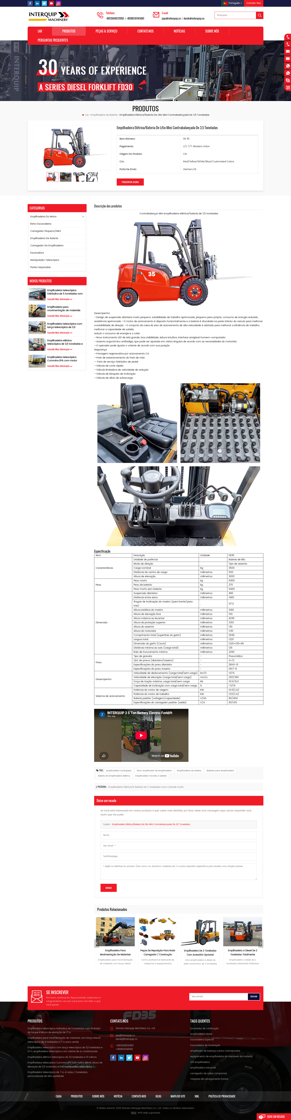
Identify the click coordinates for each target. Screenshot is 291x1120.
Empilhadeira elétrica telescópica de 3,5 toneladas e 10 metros (65, 342)
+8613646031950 (115, 18)
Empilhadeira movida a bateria (151, 776)
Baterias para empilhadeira (220, 770)
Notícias (179, 31)
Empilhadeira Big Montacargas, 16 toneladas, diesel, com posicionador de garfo (242, 953)
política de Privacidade (221, 1096)
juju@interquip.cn (171, 18)
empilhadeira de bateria (189, 770)
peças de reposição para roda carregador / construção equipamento (115, 953)
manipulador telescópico (44, 260)
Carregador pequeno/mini (45, 231)
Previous (96, 943)
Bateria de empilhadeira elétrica (114, 776)
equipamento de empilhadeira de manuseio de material (221, 1056)
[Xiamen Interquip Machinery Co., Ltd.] (49, 17)
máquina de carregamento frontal (209, 1079)
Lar (40, 31)
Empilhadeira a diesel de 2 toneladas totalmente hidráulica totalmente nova (200, 953)
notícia (118, 1096)
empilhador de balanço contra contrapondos (215, 1051)
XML (197, 1096)
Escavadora (37, 253)
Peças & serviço (106, 31)
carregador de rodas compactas (208, 1073)
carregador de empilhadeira (46, 246)
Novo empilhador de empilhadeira (154, 770)
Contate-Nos (254, 3)
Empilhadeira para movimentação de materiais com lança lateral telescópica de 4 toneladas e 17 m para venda (64, 308)
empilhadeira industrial (203, 1068)
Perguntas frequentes (53, 40)
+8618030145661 (135, 18)
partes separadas (40, 267)
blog (158, 1096)
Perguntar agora (130, 182)
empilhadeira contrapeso (119, 770)
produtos (77, 1096)
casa (58, 1096)
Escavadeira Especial (202, 1040)
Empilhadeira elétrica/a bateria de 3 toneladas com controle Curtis (146, 787)
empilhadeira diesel (201, 1034)
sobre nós (212, 31)
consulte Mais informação (58, 299)
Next (260, 943)
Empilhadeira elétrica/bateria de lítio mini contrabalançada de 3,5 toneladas (151, 824)
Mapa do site (178, 1096)
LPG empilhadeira (200, 1062)
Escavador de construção (204, 1028)
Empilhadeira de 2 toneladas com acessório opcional (158, 953)
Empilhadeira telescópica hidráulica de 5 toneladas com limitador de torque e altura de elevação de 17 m (65, 292)
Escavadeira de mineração (205, 1045)
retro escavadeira (40, 224)
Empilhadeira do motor (43, 217)
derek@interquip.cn (194, 18)
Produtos (68, 31)
